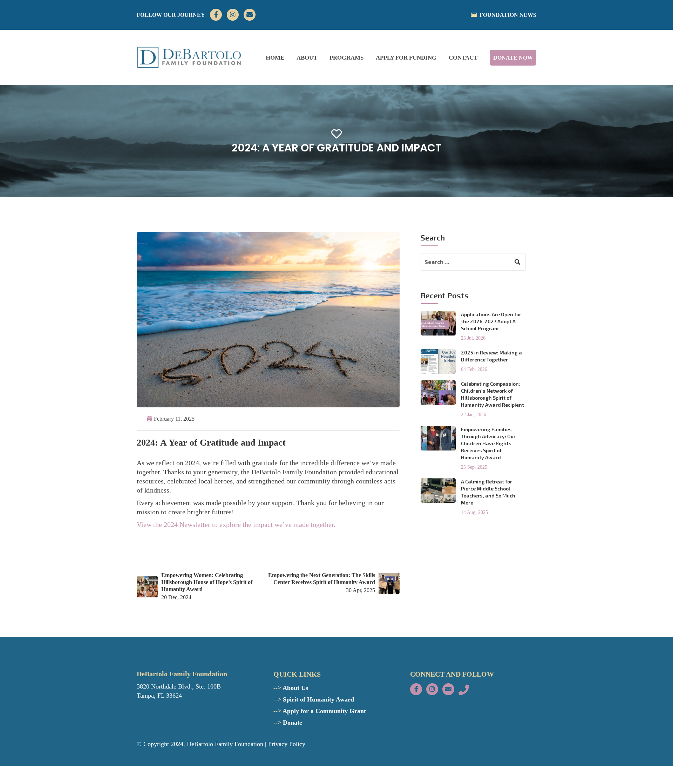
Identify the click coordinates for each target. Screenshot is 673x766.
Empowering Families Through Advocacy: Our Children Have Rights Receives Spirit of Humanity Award (488, 443)
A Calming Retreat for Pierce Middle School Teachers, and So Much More (488, 492)
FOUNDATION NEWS (508, 15)
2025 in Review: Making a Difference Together (491, 356)
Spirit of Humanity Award (313, 699)
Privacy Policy (286, 743)
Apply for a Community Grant (319, 710)
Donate (287, 722)
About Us (290, 687)
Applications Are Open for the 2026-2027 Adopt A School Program (491, 321)
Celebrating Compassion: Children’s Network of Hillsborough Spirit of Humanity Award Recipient (492, 394)
